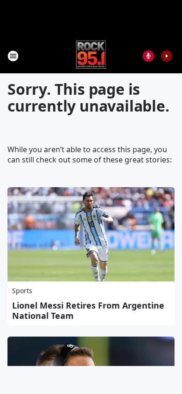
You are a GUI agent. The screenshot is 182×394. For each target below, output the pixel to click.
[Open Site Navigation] (13, 56)
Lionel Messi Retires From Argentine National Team (88, 310)
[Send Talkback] (148, 56)
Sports (22, 290)
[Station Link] (91, 56)
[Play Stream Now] (166, 56)
